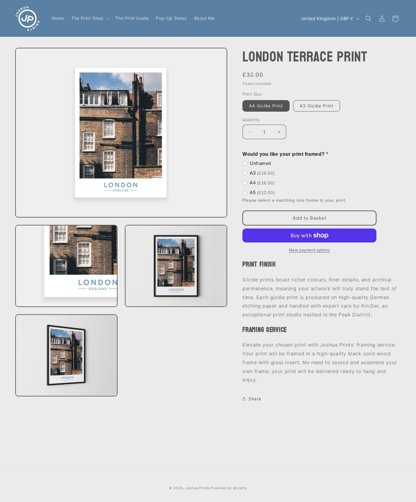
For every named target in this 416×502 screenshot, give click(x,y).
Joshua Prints (197, 488)
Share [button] (255, 398)
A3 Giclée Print (316, 105)
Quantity (250, 119)
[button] (89, 18)
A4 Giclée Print (266, 105)
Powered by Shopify (229, 488)
